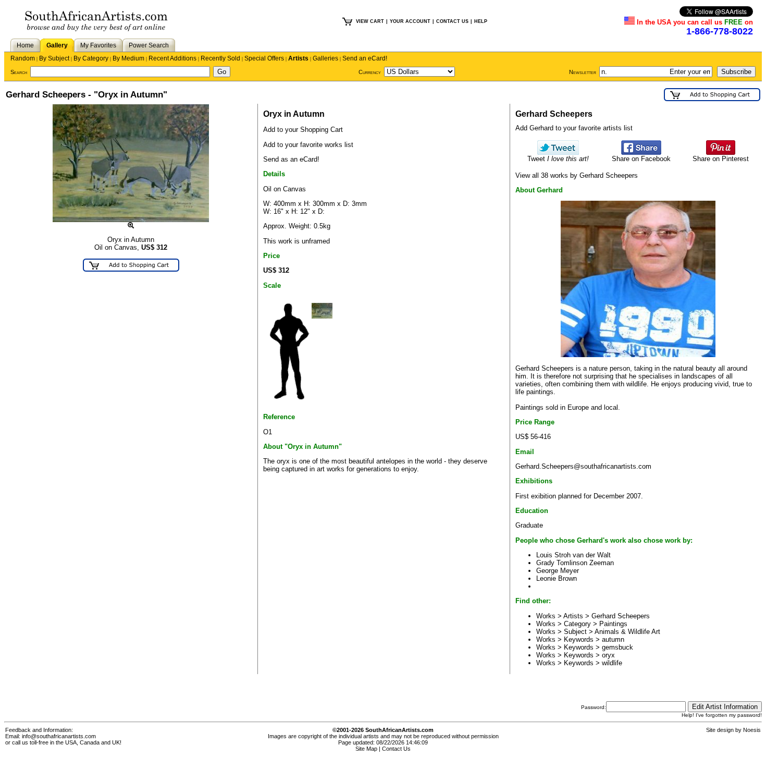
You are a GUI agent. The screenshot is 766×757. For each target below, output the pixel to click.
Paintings (613, 624)
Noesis (752, 730)
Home (25, 45)
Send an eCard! (364, 58)
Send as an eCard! (291, 159)
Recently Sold (220, 58)
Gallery (57, 45)
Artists (298, 58)
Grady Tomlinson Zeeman (575, 563)
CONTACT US (452, 21)
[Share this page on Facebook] (641, 152)
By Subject (54, 58)
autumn (613, 639)
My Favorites (98, 45)
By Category (90, 58)
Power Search (149, 45)
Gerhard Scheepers (620, 616)
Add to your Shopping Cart (303, 129)
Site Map (366, 749)
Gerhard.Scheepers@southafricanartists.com (583, 466)
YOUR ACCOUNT (410, 21)
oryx (608, 655)
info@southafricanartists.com (59, 736)
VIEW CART (370, 21)
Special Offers (264, 58)
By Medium (128, 58)
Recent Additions (172, 58)
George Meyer (557, 571)
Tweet (558, 159)
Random (22, 58)
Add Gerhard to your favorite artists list (574, 128)
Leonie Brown (556, 578)
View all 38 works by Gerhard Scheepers (576, 175)
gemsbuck (617, 647)
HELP (480, 21)
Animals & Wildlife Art (627, 632)
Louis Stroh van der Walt (573, 555)
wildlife (612, 663)
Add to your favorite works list (308, 145)
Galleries (325, 58)
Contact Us (396, 749)
